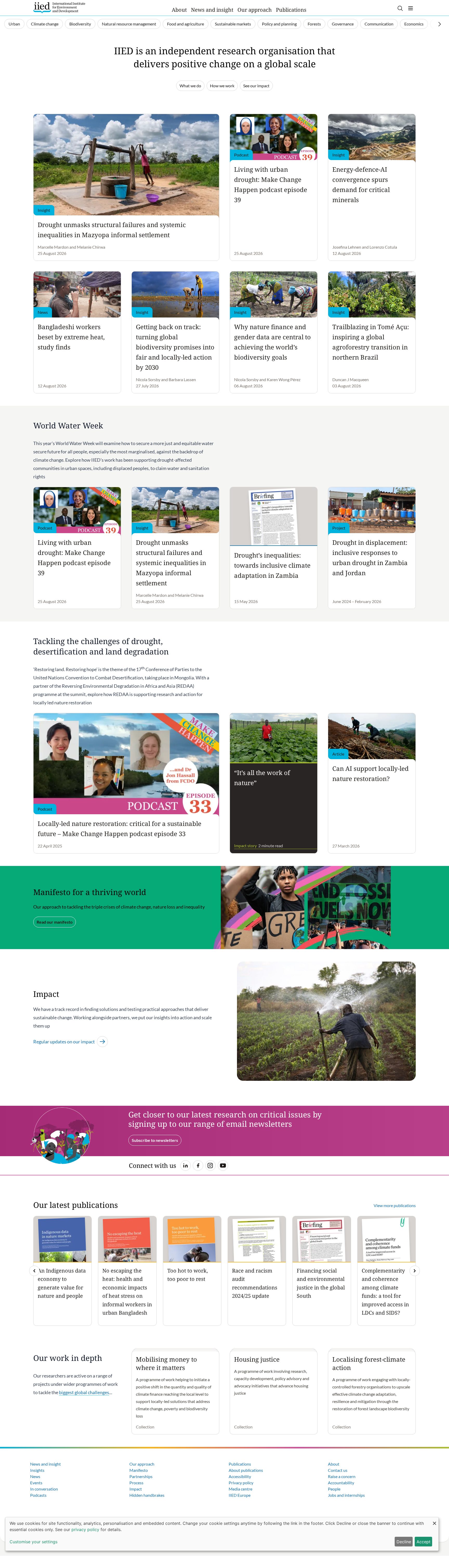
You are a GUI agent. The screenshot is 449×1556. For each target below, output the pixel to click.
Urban (14, 23)
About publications (246, 1470)
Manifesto (138, 1470)
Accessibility (240, 1476)
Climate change (44, 23)
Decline (404, 1541)
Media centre (240, 1488)
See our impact (256, 85)
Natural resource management (129, 23)
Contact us (337, 1470)
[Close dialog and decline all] (434, 1520)
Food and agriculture (185, 23)
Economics (414, 23)
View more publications (395, 1205)
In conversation (44, 1488)
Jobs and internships (346, 1495)
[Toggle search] (400, 8)
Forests (314, 23)
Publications (291, 9)
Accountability (341, 1482)
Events (36, 1482)
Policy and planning (279, 23)
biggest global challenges (84, 1392)
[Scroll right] (439, 24)
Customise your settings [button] (33, 1541)
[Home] (59, 8)
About (179, 9)
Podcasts (38, 1495)
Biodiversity (80, 23)
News (35, 1476)
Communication (379, 23)
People (334, 1488)
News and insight (212, 9)
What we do (190, 85)
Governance (343, 23)
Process (136, 1482)
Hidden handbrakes (146, 1495)
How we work (222, 85)
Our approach (254, 9)
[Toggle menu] (410, 8)
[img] (415, 1271)
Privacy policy (241, 1482)
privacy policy (85, 1529)
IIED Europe (239, 1495)
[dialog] (222, 1534)
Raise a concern (341, 1476)
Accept (424, 1541)
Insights (37, 1470)
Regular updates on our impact (64, 1041)
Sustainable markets (233, 23)
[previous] (34, 1271)
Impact (135, 1488)
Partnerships (141, 1476)
